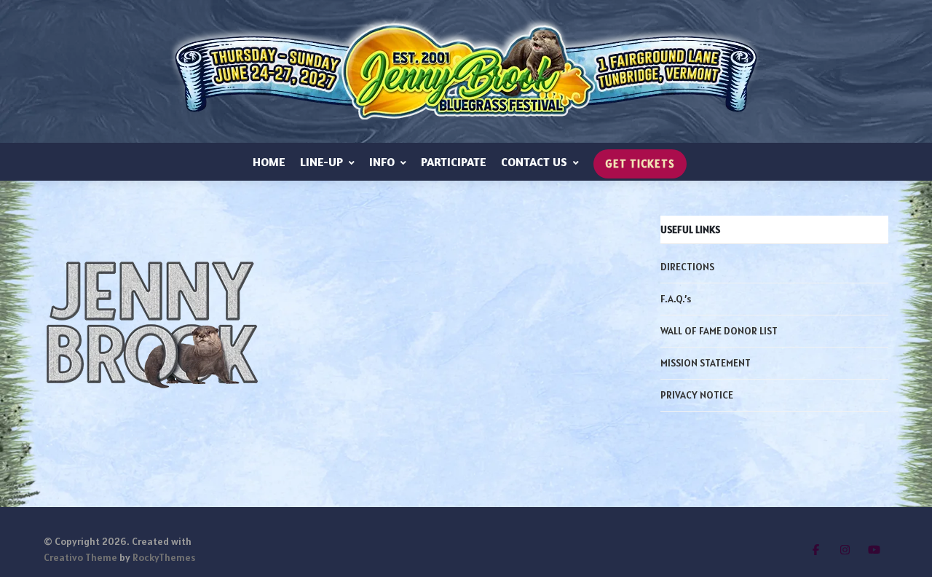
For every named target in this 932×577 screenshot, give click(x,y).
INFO (382, 161)
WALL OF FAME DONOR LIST (719, 330)
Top (897, 542)
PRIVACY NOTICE (696, 394)
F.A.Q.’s (675, 298)
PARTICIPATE (453, 161)
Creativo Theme (80, 557)
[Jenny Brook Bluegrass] (466, 71)
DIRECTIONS (687, 266)
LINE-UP (321, 161)
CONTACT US (534, 161)
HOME (269, 161)
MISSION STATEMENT (705, 362)
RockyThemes (164, 557)
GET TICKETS (640, 163)
